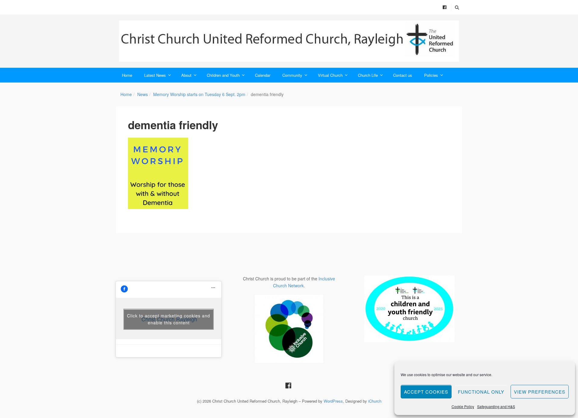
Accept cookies (426, 391)
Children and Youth (223, 75)
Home (127, 75)
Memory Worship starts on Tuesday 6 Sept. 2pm (199, 94)
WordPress (333, 401)
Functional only (481, 391)
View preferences (539, 391)
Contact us (402, 75)
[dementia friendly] (158, 173)
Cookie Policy (463, 406)
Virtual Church (330, 75)
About (186, 75)
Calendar (262, 75)
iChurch (374, 401)
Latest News (155, 75)
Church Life (368, 75)
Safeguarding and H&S (496, 406)
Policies (431, 75)
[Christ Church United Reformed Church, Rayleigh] (289, 41)
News (142, 94)
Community (292, 75)
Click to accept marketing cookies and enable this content (168, 319)
